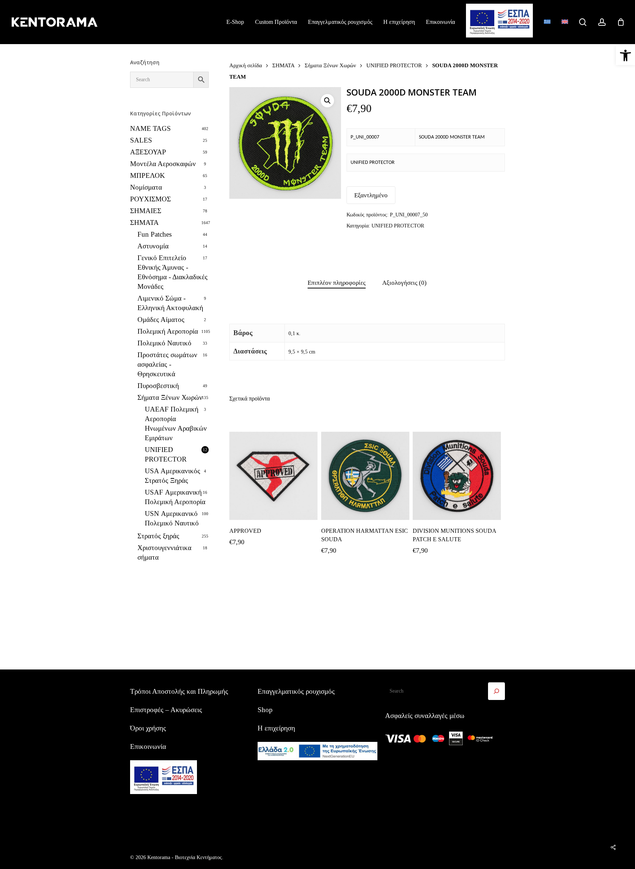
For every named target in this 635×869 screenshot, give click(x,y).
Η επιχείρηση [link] (276, 728)
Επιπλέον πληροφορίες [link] (337, 282)
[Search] (496, 691)
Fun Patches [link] (154, 234)
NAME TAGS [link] (150, 128)
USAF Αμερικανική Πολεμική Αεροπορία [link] (175, 497)
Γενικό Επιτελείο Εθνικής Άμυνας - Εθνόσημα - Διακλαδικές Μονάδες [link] (172, 272)
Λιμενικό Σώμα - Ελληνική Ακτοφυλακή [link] (170, 303)
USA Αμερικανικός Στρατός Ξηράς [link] (172, 475)
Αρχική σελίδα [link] (245, 65)
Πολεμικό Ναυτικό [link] (164, 343)
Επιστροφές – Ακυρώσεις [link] (166, 710)
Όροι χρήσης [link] (148, 728)
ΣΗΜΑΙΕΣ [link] (145, 211)
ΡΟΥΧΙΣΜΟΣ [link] (150, 199)
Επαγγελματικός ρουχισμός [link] (296, 691)
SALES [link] (141, 140)
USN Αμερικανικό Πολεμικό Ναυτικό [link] (172, 518)
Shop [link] (265, 710)
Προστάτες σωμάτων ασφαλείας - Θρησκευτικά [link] (167, 364)
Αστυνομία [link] (153, 246)
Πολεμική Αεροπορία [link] (167, 331)
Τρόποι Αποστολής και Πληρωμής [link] (179, 691)
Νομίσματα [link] (146, 187)
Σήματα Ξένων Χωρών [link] (169, 397)
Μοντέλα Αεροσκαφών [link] (163, 164)
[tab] (336, 283)
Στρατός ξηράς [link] (158, 536)
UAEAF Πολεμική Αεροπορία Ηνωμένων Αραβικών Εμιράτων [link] (176, 423)
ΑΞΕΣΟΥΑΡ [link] (148, 152)
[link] (625, 55)
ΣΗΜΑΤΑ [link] (144, 222)
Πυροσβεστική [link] (158, 385)
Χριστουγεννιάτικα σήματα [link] (164, 552)
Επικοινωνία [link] (148, 746)
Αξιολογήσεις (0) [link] (404, 282)
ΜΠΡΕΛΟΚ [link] (147, 175)
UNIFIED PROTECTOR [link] (166, 454)
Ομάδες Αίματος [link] (160, 319)
